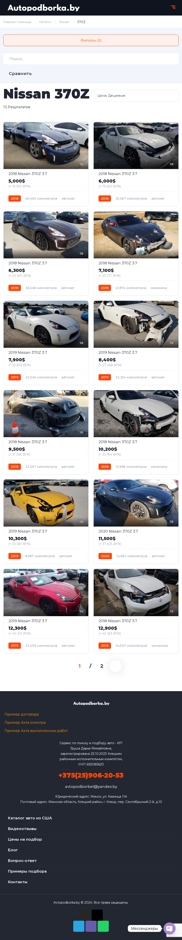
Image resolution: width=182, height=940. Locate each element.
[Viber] (91, 926)
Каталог (45, 22)
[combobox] (135, 96)
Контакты (18, 882)
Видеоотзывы (22, 828)
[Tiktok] (97, 915)
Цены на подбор (25, 839)
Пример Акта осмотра (25, 722)
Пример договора (21, 714)
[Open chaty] (170, 928)
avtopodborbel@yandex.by (91, 786)
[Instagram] (85, 915)
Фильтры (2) (91, 40)
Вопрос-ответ (22, 860)
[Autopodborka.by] (43, 7)
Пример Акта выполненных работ (36, 731)
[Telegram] (78, 926)
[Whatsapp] (103, 926)
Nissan (64, 22)
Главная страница (17, 22)
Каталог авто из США (30, 818)
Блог (13, 850)
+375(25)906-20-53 (91, 775)
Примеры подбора (27, 871)
